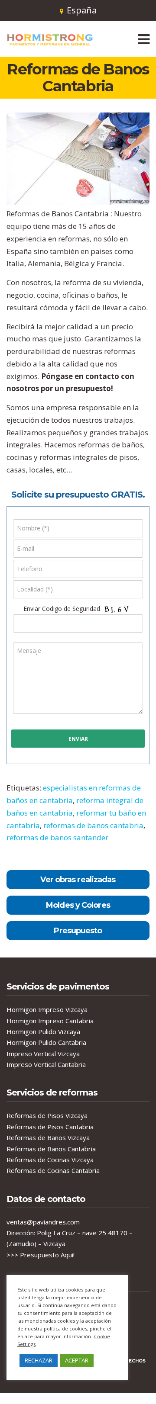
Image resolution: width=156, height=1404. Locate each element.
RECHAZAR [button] (38, 1360)
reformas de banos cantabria (93, 825)
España (82, 10)
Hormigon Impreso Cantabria (50, 1020)
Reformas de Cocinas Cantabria (53, 1170)
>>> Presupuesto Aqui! (40, 1254)
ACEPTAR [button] (76, 1360)
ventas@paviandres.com (43, 1222)
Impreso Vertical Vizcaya (43, 1053)
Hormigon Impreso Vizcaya (47, 1009)
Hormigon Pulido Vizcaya (43, 1031)
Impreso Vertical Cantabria (46, 1064)
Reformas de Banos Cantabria (51, 1148)
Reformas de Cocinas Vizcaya (50, 1159)
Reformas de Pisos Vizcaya (47, 1115)
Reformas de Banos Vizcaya (48, 1137)
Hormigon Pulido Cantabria (46, 1042)
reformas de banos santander (57, 837)
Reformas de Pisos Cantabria (50, 1126)
